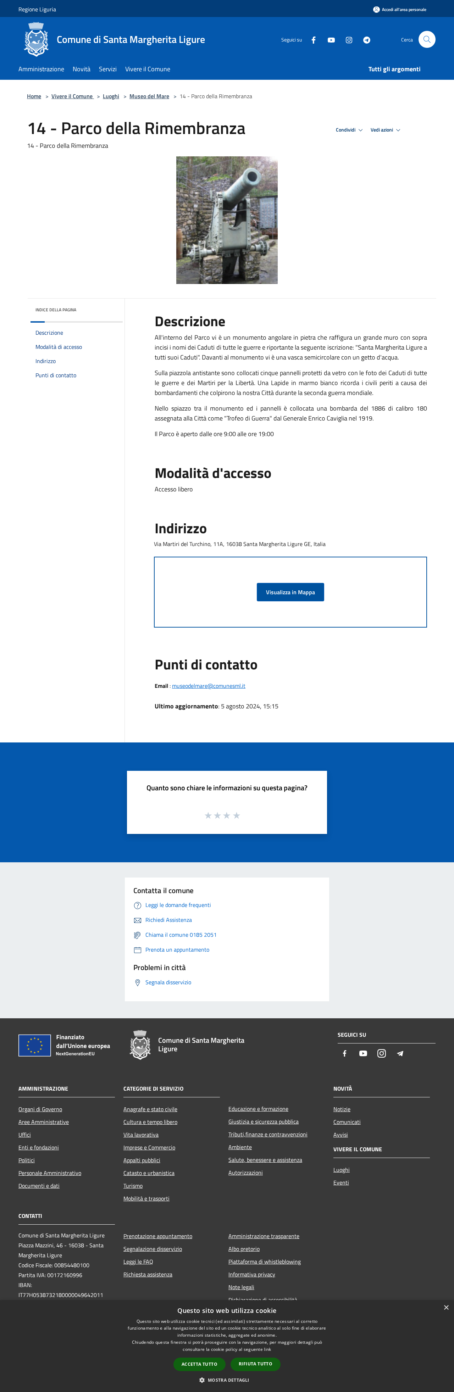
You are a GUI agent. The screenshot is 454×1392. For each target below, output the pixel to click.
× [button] (446, 1307)
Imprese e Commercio (149, 1147)
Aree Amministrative (43, 1122)
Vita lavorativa (141, 1134)
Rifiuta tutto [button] (255, 1364)
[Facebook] (311, 39)
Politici (26, 1160)
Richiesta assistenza (147, 1274)
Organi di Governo (40, 1109)
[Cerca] (427, 39)
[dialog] (227, 1346)
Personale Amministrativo (49, 1173)
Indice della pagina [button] (55, 309)
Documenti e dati (39, 1185)
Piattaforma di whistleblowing (264, 1261)
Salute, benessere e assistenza (265, 1160)
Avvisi (340, 1134)
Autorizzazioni (245, 1172)
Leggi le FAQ (138, 1261)
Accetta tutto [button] (199, 1364)
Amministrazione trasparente (263, 1236)
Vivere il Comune (72, 96)
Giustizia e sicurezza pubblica (263, 1121)
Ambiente (240, 1147)
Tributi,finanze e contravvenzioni (268, 1134)
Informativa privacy (251, 1274)
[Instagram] (346, 39)
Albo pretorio (244, 1249)
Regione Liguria (37, 9)
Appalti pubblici (141, 1160)
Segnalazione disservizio (152, 1249)
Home (34, 96)
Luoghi (111, 96)
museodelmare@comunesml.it (208, 685)
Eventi (341, 1182)
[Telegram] (364, 39)
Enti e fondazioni (38, 1147)
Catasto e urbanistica (149, 1173)
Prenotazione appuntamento (157, 1236)
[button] (227, 1379)
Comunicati (347, 1122)
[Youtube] (328, 39)
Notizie (341, 1109)
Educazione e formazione (258, 1108)
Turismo (133, 1185)
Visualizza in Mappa (290, 592)
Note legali (241, 1287)
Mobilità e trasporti (146, 1198)
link (267, 1349)
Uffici (24, 1134)
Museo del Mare (149, 96)
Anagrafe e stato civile (150, 1109)
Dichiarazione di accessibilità (262, 1300)
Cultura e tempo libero (150, 1122)
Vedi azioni (382, 130)
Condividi (346, 130)
